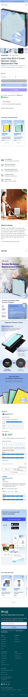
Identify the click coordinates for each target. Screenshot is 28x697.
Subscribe (14, 627)
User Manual (4, 679)
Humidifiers (3, 639)
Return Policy (4, 672)
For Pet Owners (18, 653)
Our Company (4, 651)
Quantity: (4, 77)
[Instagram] (4, 684)
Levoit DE (8, 689)
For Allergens (17, 655)
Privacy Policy (3, 694)
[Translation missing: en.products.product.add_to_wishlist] (10, 122)
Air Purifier (3, 637)
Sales (2, 648)
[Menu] (26, 5)
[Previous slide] (1, 587)
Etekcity (16, 641)
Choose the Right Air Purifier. (18, 1)
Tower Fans (3, 641)
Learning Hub (4, 658)
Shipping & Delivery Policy (7, 670)
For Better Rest (18, 658)
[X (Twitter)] (6, 684)
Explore (16, 651)
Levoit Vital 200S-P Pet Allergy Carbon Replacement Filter (6, 138)
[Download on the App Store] (15, 524)
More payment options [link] (14, 92)
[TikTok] (9, 684)
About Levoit (4, 653)
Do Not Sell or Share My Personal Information (6, 677)
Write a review (15, 55)
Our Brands (17, 635)
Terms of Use (12, 694)
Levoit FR (14, 689)
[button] (13, 602)
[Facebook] (2, 684)
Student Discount (5, 664)
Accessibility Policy (23, 694)
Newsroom (3, 660)
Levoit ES (19, 689)
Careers (3, 655)
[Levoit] (4, 611)
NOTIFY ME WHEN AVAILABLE (14, 85)
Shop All (3, 635)
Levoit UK (3, 689)
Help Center (3, 668)
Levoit (16, 637)
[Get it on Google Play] (15, 528)
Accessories (4, 646)
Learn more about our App (14, 519)
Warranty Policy (4, 674)
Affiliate (3, 662)
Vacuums (3, 643)
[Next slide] (27, 587)
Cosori (16, 639)
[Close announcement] (26, 1)
